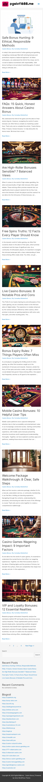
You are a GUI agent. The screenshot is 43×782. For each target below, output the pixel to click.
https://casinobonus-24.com (11, 725)
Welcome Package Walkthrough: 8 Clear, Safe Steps (20, 479)
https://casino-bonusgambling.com (13, 762)
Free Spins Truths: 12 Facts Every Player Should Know (19, 675)
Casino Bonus (6, 49)
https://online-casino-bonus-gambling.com (16, 746)
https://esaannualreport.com (11, 734)
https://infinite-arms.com (10, 710)
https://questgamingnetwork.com (13, 716)
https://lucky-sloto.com (9, 700)
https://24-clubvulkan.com (10, 755)
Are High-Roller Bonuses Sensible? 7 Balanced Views (19, 171)
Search (4, 651)
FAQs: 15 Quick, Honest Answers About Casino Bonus (18, 107)
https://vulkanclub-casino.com (12, 752)
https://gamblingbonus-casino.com (13, 765)
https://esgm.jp (7, 731)
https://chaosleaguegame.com (12, 713)
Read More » (6, 72)
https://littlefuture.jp (8, 728)
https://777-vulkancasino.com (11, 749)
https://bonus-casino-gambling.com (13, 759)
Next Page (29, 646)
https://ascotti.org (8, 703)
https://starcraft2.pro (9, 740)
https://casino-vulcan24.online (12, 743)
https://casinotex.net (9, 768)
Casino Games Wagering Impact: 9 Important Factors (19, 545)
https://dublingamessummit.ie (11, 707)
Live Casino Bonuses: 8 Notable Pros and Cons (17, 678)
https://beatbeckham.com (10, 719)
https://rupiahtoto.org (9, 697)
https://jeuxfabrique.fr (9, 722)
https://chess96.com (9, 737)
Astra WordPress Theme (22, 778)
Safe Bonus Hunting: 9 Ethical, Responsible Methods (18, 41)
